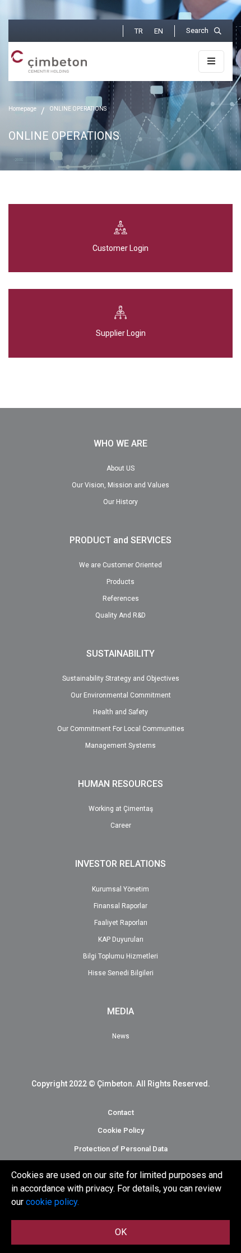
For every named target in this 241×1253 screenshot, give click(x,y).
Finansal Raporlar (120, 906)
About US (120, 468)
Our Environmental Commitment (121, 695)
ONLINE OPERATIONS (77, 109)
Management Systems (120, 745)
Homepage (22, 109)
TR (139, 31)
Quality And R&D (120, 615)
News (120, 1036)
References (121, 598)
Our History (120, 502)
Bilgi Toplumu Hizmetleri (120, 956)
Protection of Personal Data (121, 1149)
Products (120, 582)
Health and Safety (120, 712)
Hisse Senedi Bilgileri (121, 973)
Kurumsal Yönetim (120, 889)
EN (158, 31)
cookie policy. (52, 1202)
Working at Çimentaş (121, 809)
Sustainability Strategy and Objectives (120, 678)
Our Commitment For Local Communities (120, 729)
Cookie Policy (121, 1130)
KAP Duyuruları (120, 939)
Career (120, 825)
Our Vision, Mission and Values (120, 485)
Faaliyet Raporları (120, 923)
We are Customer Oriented (120, 565)
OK (121, 1232)
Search (197, 30)
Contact (121, 1112)
